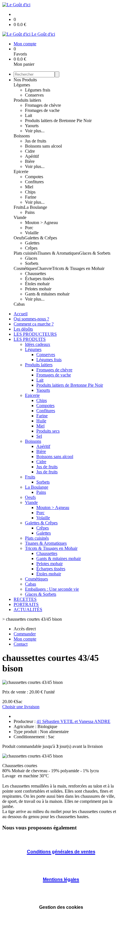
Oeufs (19, 237)
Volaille (32, 232)
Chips (30, 192)
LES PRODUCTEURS (35, 334)
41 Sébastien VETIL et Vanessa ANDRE (73, 721)
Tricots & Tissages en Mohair (78, 268)
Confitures (34, 181)
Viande (20, 217)
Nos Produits (25, 79)
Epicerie (21, 171)
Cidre (30, 151)
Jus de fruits (35, 141)
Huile (41, 420)
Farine (30, 197)
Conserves (34, 95)
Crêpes (31, 248)
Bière (30, 161)
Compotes (34, 176)
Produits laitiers (27, 100)
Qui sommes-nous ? (31, 318)
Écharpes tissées (39, 278)
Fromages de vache (42, 110)
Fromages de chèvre (43, 105)
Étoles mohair (37, 283)
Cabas (19, 304)
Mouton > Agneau (41, 222)
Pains (30, 212)
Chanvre (44, 268)
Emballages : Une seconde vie (52, 589)
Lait (28, 115)
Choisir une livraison (20, 706)
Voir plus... (35, 130)
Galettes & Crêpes (40, 237)
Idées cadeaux (37, 344)
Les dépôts (23, 329)
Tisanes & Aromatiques (58, 253)
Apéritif (32, 156)
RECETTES (25, 599)
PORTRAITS (26, 604)
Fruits (19, 207)
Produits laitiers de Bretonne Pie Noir (58, 120)
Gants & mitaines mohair (47, 294)
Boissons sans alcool (43, 146)
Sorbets (31, 263)
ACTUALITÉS (28, 609)
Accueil (21, 313)
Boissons (22, 135)
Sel (39, 436)
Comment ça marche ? (34, 324)
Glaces (31, 258)
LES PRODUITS (30, 339)
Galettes (32, 243)
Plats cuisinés (25, 253)
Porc (29, 227)
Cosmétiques (25, 268)
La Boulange (35, 207)
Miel (29, 186)
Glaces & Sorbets (94, 253)
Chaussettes (35, 273)
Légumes (22, 84)
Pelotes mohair (38, 288)
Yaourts (32, 125)
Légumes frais (37, 90)
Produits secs (48, 431)
